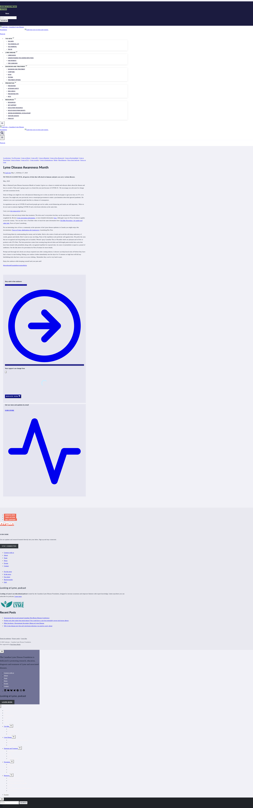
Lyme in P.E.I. (25, 160)
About (6, 555)
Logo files (24, 638)
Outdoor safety (13, 88)
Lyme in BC (34, 158)
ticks (25, 265)
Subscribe (6, 723)
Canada (13, 265)
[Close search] (2, 799)
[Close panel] (2, 651)
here (55, 218)
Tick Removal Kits (8, 6)
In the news (7, 574)
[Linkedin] (13, 524)
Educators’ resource (15, 108)
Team (5, 558)
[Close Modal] (6, 372)
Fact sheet (7, 577)
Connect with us (9, 552)
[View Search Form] (2, 133)
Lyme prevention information (26, 218)
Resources (12, 102)
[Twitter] (4, 524)
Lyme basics (12, 55)
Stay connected (9, 546)
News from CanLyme (73, 160)
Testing (10, 77)
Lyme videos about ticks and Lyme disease (20, 788)
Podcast (11, 118)
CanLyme (8, 173)
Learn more (18, 596)
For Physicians (16, 158)
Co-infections (7, 158)
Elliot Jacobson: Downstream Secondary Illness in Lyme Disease (24, 623)
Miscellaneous (62, 160)
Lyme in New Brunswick (57, 158)
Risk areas (11, 91)
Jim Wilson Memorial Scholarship (19, 113)
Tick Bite (11, 41)
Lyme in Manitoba (44, 158)
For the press (8, 571)
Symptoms (11, 72)
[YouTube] (10, 524)
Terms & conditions (5, 638)
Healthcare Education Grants (16, 780)
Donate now (10, 515)
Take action (10, 517)
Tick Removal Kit (13, 729)
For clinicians (12, 63)
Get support (12, 105)
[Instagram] (7, 524)
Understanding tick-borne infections (21, 58)
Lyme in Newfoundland (71, 158)
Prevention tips (13, 94)
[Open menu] (2, 137)
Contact (6, 566)
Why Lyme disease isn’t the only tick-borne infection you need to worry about (28, 626)
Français (2, 34)
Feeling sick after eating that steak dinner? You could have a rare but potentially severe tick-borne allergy (36, 620)
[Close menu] (0, 706)
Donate (3, 9)
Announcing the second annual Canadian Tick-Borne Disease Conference (26, 618)
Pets (9, 96)
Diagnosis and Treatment (11, 748)
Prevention (12, 86)
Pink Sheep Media (15, 644)
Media (55, 160)
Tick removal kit (13, 44)
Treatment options (14, 80)
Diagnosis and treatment (16, 69)
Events (6, 563)
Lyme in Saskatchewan (46, 160)
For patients (12, 60)
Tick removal (12, 46)
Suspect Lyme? (12, 790)
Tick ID (10, 49)
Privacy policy (16, 638)
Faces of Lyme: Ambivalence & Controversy (25, 230)
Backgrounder (8, 579)
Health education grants (16, 110)
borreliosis (6, 265)
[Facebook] (1, 524)
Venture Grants (13, 116)
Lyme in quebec (34, 160)
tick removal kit (15, 211)
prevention (19, 265)
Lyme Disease (8, 737)
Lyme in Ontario (15, 160)
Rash (9, 74)
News (7, 13)
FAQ (5, 582)
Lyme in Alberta (25, 158)
